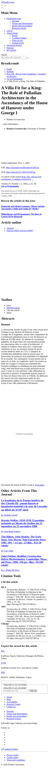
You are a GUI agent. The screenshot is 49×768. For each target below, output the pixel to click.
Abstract (10, 228)
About (15, 33)
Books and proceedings (22, 26)
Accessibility (12, 702)
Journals (15, 21)
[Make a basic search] (2, 5)
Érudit (14, 35)
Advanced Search (14, 45)
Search (4, 55)
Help (9, 699)
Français (10, 48)
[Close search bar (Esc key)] (5, 5)
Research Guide (13, 704)
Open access (17, 40)
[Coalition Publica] (9, 749)
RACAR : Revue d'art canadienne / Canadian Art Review (21, 178)
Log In (9, 31)
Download (39, 485)
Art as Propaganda (14, 79)
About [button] (9, 33)
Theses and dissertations (22, 23)
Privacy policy (13, 755)
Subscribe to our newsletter (15, 688)
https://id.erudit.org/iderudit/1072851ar (22, 167)
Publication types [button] (14, 18)
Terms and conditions (16, 760)
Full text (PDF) (13, 230)
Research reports (19, 28)
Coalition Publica (19, 38)
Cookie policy (13, 757)
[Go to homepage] (7, 2)
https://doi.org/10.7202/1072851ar (20, 172)
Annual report (18, 43)
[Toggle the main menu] (2, 7)
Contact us (11, 707)
